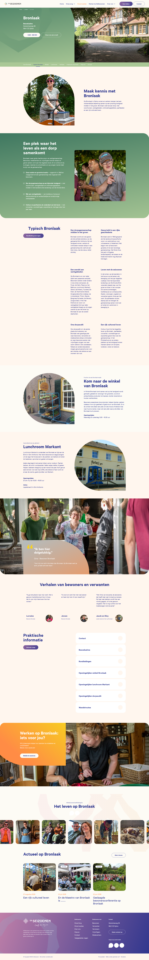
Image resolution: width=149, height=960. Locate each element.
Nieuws (76, 932)
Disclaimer (123, 957)
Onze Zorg (78, 923)
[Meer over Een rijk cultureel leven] (39, 877)
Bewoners (95, 923)
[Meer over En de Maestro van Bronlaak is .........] (74, 877)
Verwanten (95, 926)
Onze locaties (79, 926)
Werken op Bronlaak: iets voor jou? (39, 735)
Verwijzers (95, 929)
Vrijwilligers (96, 932)
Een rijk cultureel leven (36, 897)
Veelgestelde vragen (81, 938)
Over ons (77, 929)
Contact (77, 935)
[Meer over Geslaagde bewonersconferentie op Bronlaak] (109, 877)
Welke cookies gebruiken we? (113, 957)
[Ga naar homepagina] (12, 3)
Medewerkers (96, 935)
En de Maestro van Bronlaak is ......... (74, 899)
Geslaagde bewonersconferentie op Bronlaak (107, 900)
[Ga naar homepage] (36, 923)
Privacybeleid (101, 957)
